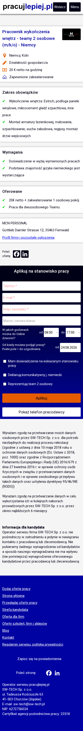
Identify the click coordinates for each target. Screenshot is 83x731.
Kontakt (8, 638)
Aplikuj (41, 398)
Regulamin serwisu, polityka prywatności (32, 645)
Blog (5, 631)
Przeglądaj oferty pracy (19, 603)
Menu (75, 7)
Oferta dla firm (13, 617)
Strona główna (13, 596)
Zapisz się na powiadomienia (39, 659)
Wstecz (60, 7)
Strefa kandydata (15, 610)
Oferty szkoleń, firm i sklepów (24, 624)
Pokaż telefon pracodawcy (42, 412)
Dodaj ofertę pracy (16, 589)
